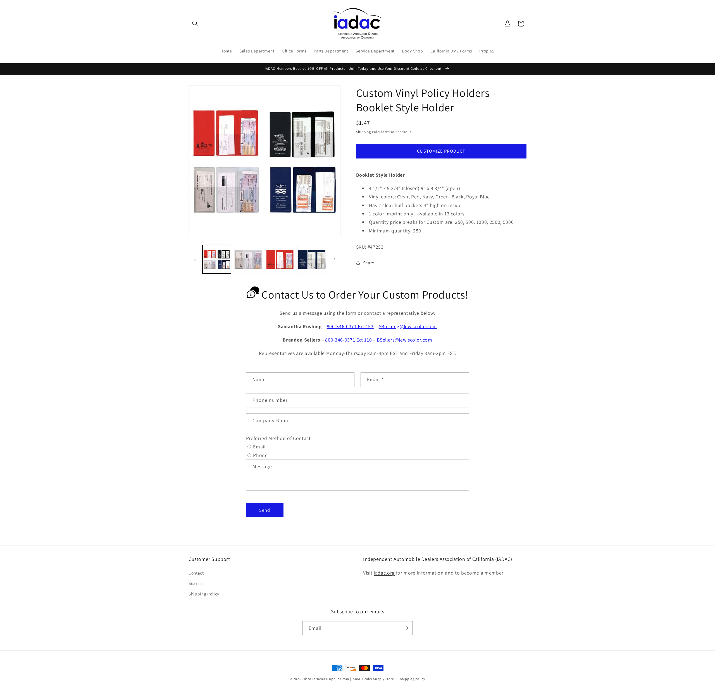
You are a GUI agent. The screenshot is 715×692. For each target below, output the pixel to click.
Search (195, 583)
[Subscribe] (406, 628)
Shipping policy (412, 679)
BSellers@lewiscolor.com (404, 340)
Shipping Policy (204, 593)
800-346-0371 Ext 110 (348, 340)
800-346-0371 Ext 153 (350, 326)
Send (264, 510)
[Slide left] (195, 259)
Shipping (363, 131)
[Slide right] (334, 259)
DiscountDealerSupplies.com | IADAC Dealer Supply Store (348, 679)
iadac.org (384, 572)
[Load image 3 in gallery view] (280, 259)
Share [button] (368, 262)
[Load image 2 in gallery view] (248, 259)
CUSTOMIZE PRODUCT (441, 151)
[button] (195, 23)
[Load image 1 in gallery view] (216, 259)
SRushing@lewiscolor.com (408, 326)
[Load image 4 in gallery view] (311, 259)
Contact (196, 572)
